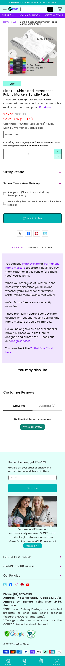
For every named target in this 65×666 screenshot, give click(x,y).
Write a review (32, 427)
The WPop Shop (20, 644)
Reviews (33, 247)
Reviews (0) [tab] (18, 406)
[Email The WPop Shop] (4, 585)
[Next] (52, 53)
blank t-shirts (31, 264)
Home (6, 22)
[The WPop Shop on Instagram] (16, 585)
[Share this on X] (20, 233)
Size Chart (48, 247)
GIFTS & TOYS (54, 15)
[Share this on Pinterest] (37, 233)
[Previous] (12, 53)
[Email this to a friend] (45, 233)
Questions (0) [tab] (47, 406)
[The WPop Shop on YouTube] (27, 585)
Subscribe (32, 488)
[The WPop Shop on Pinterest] (22, 585)
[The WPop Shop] (13, 9)
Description (17, 247)
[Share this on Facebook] (28, 233)
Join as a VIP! (33, 545)
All (14, 22)
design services (20, 341)
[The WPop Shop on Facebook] (10, 585)
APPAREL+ (8, 15)
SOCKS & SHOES (29, 15)
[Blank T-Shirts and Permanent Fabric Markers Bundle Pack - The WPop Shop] (32, 51)
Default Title (12, 134)
